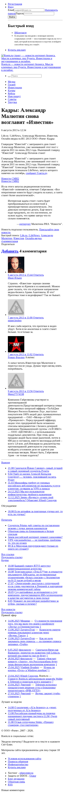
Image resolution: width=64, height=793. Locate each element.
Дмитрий (25, 684)
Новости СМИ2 (10, 178)
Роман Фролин (16, 357)
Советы (12, 99)
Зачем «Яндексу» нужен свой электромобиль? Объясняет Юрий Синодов (32, 499)
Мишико (25, 620)
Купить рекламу (17, 50)
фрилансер (25, 649)
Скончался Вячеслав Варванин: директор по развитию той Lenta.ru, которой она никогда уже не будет (34, 652)
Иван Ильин (15, 277)
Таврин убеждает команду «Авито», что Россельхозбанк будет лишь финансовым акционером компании (32, 661)
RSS (10, 784)
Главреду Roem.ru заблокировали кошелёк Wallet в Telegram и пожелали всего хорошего (35, 680)
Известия (18, 238)
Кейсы (11, 93)
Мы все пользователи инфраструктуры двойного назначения (29, 493)
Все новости (8, 609)
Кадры (11, 90)
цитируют (25, 224)
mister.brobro (14, 320)
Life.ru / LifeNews (30, 235)
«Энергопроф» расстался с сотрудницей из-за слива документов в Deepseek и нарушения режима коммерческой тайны (35, 586)
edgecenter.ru (26, 773)
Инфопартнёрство (18, 764)
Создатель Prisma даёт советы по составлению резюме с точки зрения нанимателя (34, 527)
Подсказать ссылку (12, 557)
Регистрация (15, 4)
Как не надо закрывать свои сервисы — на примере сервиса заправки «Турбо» (34, 641)
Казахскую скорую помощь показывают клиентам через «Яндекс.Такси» (34, 632)
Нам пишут (14, 96)
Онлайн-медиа (33, 238)
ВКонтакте (20, 32)
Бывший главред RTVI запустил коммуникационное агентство (29, 567)
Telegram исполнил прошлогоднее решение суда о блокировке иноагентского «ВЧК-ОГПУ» (32, 687)
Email (11, 10)
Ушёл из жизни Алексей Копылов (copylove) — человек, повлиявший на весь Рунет (32, 477)
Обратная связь (16, 781)
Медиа (11, 81)
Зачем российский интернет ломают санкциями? (35, 537)
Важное (5, 462)
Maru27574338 (16, 394)
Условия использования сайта (24, 758)
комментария (9, 241)
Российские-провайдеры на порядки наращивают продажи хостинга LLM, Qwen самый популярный (32, 716)
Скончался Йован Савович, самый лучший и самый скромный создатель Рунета (35, 469)
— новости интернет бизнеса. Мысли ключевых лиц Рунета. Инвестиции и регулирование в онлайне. (31, 67)
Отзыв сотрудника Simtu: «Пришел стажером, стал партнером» (30, 723)
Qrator (32, 775)
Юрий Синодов (29, 675)
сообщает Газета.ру (36, 173)
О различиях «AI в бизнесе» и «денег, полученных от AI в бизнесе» (32, 709)
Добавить (10, 251)
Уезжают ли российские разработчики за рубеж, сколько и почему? (33, 602)
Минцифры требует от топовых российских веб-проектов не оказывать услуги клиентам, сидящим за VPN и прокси (34, 485)
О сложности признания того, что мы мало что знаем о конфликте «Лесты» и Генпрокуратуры (35, 623)
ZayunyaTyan (27, 629)
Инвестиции (15, 87)
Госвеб (11, 84)
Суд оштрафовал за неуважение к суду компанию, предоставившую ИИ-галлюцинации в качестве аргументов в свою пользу (35, 595)
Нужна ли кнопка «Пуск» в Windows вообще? (31, 669)
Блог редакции (16, 778)
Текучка (12, 102)
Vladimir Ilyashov (29, 667)
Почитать (6, 519)
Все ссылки (7, 554)
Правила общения (18, 761)
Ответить (38, 275)
